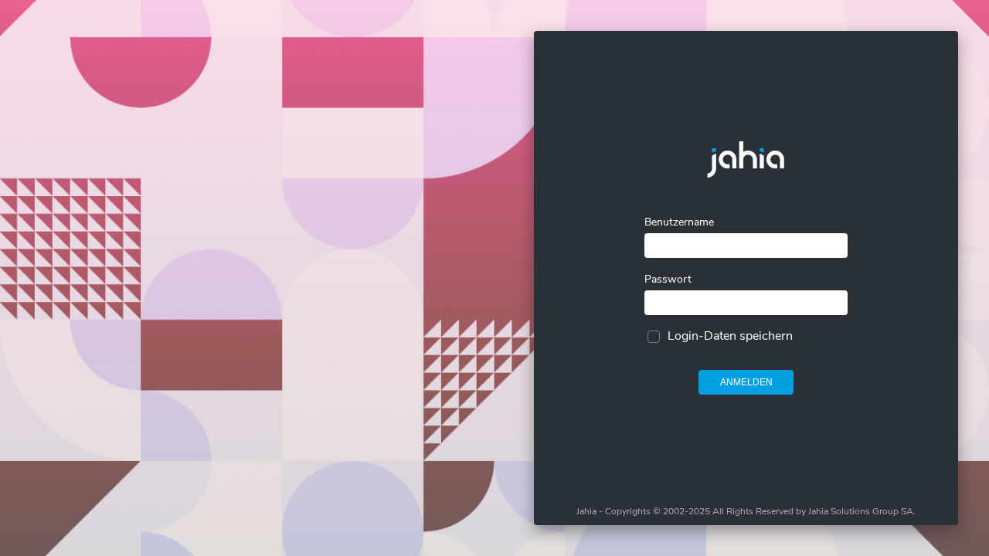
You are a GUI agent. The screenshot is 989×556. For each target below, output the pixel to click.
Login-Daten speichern (730, 335)
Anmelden (746, 382)
